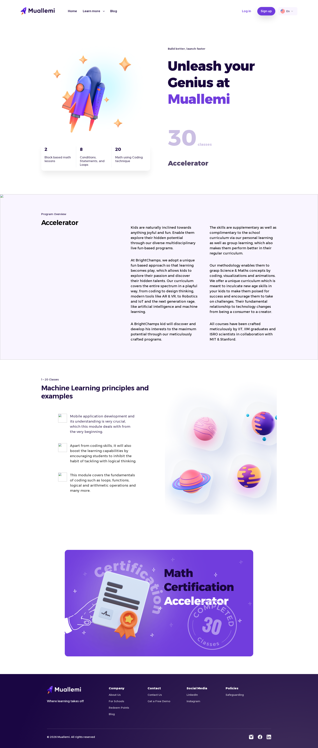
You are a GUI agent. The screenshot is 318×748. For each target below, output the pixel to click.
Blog (113, 11)
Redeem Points (119, 707)
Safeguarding (235, 694)
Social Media (197, 688)
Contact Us (155, 694)
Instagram (193, 701)
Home (72, 11)
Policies (232, 688)
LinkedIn (192, 694)
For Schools (116, 701)
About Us (115, 694)
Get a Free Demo (159, 701)
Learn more (91, 11)
